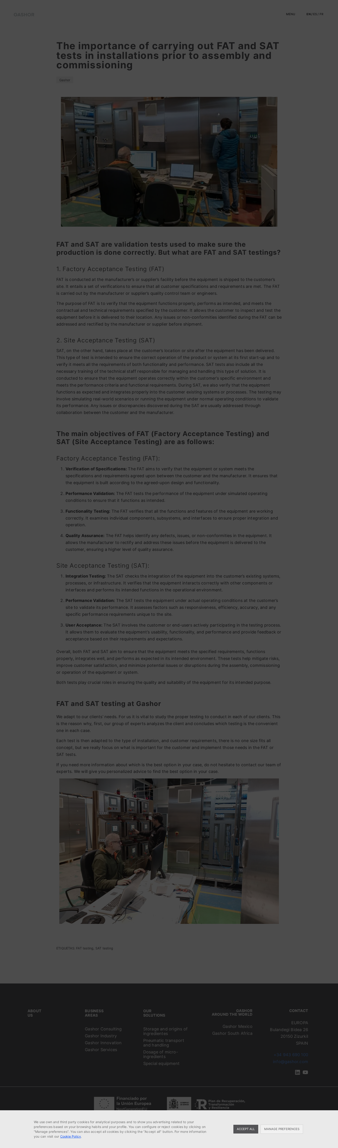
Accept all (246, 1129)
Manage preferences (281, 1129)
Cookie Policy (70, 1136)
